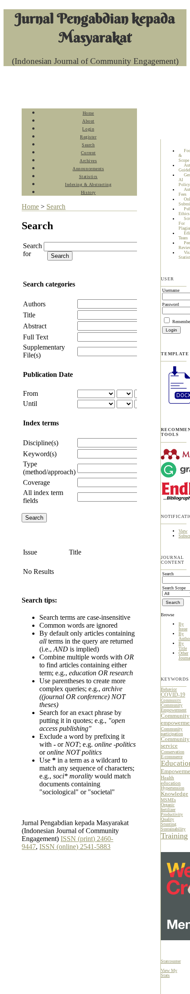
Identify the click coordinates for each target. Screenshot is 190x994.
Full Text (35, 337)
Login (88, 129)
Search (88, 144)
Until (30, 403)
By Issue (183, 626)
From (30, 393)
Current (88, 152)
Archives (88, 160)
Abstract (34, 326)
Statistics (88, 176)
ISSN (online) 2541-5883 (74, 846)
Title (29, 315)
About (88, 121)
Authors (34, 304)
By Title (183, 646)
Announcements (88, 168)
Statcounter (171, 961)
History (88, 192)
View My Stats (169, 973)
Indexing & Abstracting (88, 184)
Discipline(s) (40, 443)
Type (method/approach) (49, 468)
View (183, 531)
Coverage (36, 482)
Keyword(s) (40, 454)
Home (88, 113)
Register (88, 136)
